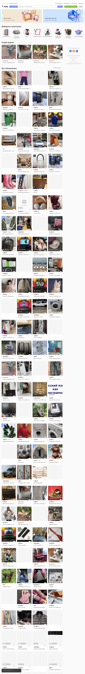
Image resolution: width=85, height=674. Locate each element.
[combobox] (38, 7)
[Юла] (5, 6)
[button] (14, 59)
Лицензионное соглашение (73, 55)
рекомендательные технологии (73, 63)
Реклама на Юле (73, 57)
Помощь (74, 59)
